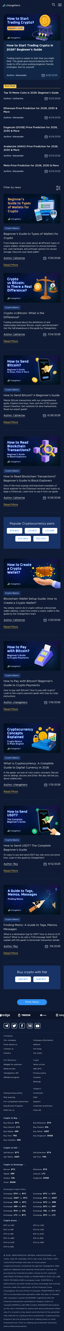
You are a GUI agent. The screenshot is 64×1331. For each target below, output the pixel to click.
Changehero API (11, 1073)
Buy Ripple (11, 1131)
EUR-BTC (41, 979)
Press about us (10, 1044)
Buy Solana (41, 1127)
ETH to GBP (38, 1242)
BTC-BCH (23, 539)
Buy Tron (10, 1136)
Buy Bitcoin (11, 1123)
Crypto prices (10, 1220)
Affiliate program (11, 1077)
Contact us (9, 1049)
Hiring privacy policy (13, 1093)
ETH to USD (38, 1229)
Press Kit (37, 1110)
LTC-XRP (49, 531)
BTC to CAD (38, 1225)
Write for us (9, 1110)
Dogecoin (41, 1178)
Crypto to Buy (10, 1118)
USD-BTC (23, 979)
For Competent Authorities (16, 1101)
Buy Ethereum (42, 1123)
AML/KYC (37, 1069)
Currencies (38, 1093)
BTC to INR (9, 1229)
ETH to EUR (9, 1242)
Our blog (37, 1049)
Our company (10, 1040)
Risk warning (9, 1097)
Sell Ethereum (42, 1152)
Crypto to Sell (10, 1148)
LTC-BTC (32, 531)
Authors (36, 1044)
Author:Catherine (14, 258)
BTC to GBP (9, 1238)
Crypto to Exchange (13, 1165)
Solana (9, 1178)
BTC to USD (9, 1225)
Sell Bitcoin (11, 1152)
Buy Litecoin (12, 1127)
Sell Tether (11, 1157)
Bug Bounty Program (13, 1106)
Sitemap (37, 1081)
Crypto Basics (12, 228)
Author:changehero (15, 702)
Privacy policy (39, 1073)
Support (37, 1101)
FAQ (35, 1097)
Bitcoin (9, 1169)
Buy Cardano (12, 1140)
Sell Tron (39, 1157)
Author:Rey (11, 864)
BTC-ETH (41, 539)
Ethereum (40, 1169)
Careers (7, 1053)
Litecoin (39, 1174)
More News (32, 1002)
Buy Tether (41, 1131)
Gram (9, 1182)
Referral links (9, 1069)
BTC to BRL (38, 1238)
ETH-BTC (14, 531)
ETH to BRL (9, 1247)
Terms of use (39, 1064)
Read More (11, 265)
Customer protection (43, 1106)
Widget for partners (13, 1064)
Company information (43, 1040)
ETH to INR (9, 1234)
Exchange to (15, 1194)
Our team (37, 1053)
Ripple (9, 1174)
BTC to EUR (38, 1234)
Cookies (37, 1077)
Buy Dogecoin (43, 1136)
